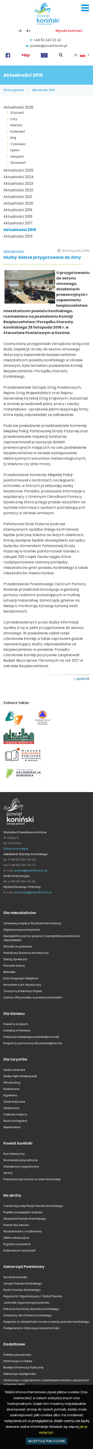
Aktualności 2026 (18, 107)
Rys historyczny (14, 1154)
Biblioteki (9, 972)
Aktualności (13, 251)
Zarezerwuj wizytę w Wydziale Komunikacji (32, 923)
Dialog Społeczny (15, 959)
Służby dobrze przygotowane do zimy (42, 257)
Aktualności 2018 (18, 216)
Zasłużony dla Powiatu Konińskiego (27, 1315)
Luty (13, 119)
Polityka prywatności (17, 1355)
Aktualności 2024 (18, 177)
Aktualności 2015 (18, 236)
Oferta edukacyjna (16, 1238)
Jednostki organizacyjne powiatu (26, 1303)
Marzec (16, 125)
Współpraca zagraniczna (21, 1166)
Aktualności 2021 (17, 196)
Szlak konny (11, 1108)
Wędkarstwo (12, 1127)
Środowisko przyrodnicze (20, 1160)
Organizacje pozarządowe (21, 930)
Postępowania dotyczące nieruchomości (31, 1328)
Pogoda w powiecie (16, 1244)
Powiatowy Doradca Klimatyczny (26, 953)
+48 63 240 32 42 (47, 40)
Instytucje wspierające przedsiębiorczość (31, 1037)
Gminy (8, 1173)
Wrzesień (18, 162)
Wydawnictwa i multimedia (22, 1231)
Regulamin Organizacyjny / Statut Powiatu (32, 1296)
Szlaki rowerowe (14, 1070)
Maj (13, 137)
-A (20, 30)
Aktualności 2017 (18, 223)
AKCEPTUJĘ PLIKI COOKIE (46, 1441)
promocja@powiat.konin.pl (32, 892)
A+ (28, 30)
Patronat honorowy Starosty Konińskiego (31, 1309)
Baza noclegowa (15, 1121)
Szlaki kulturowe (14, 1102)
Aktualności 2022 (18, 190)
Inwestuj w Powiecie (16, 1030)
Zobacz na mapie (15, 849)
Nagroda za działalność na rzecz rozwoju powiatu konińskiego (46, 1322)
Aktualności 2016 (43, 90)
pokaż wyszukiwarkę (61, 55)
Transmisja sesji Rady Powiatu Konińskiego (33, 1206)
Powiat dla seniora (16, 1225)
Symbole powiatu (15, 1277)
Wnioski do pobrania (17, 946)
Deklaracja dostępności (19, 1374)
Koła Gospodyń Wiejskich (20, 978)
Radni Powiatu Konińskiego (22, 1290)
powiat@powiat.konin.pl (48, 45)
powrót (83, 678)
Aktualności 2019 (17, 210)
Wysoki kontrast (68, 30)
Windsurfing (11, 1082)
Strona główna (13, 90)
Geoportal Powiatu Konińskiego (24, 1219)
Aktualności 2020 (18, 203)
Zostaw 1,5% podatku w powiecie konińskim (32, 997)
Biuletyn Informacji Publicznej (23, 1367)
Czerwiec (18, 144)
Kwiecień (17, 131)
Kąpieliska (10, 1095)
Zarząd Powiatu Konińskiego (22, 1283)
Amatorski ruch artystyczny (22, 985)
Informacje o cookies (17, 1361)
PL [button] (76, 55)
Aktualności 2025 (18, 170)
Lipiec (15, 150)
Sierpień (17, 156)
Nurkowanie (11, 1089)
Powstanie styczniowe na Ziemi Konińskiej (31, 1179)
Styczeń (17, 112)
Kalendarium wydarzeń (19, 1250)
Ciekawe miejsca (15, 1114)
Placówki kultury (14, 966)
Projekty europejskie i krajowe (22, 1212)
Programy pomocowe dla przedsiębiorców (32, 1043)
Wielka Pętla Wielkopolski (20, 1076)
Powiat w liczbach (15, 1024)
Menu (85, 8)
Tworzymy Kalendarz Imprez (22, 991)
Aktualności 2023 (18, 183)
